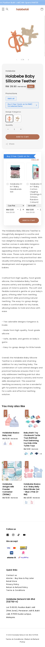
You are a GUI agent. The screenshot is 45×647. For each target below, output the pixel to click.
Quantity (9, 125)
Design (13, 112)
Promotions (11, 93)
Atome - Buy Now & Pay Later (20, 578)
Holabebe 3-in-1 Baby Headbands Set (16, 188)
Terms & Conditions (15, 590)
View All (35, 159)
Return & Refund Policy (17, 587)
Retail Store (11, 581)
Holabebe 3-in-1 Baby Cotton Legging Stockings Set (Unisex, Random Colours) (37, 193)
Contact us (11, 575)
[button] (3, 9)
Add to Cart (22, 136)
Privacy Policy (12, 584)
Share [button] (11, 144)
